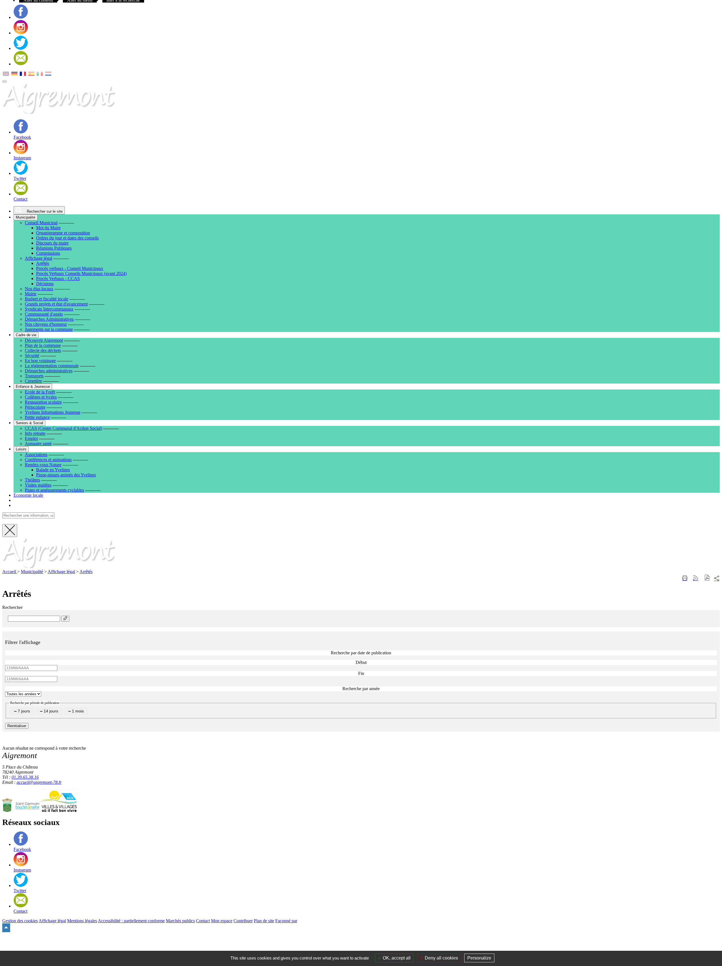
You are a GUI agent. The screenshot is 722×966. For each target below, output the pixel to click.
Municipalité (32, 571)
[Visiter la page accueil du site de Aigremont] (58, 566)
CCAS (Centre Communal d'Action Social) (63, 428)
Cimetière (33, 381)
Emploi (31, 438)
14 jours (50, 711)
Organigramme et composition (63, 232)
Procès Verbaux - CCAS (58, 278)
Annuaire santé (38, 443)
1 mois (77, 711)
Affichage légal (38, 258)
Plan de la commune (43, 345)
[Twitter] (21, 48)
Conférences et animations (48, 459)
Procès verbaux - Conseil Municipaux (69, 268)
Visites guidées (38, 485)
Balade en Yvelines (53, 469)
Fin (361, 673)
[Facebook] (21, 17)
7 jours (23, 711)
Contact (203, 920)
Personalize (479, 958)
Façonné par (286, 920)
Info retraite (35, 433)
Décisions (45, 283)
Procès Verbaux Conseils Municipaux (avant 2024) (81, 273)
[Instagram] (21, 32)
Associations (36, 454)
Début (361, 662)
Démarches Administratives (49, 319)
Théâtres (32, 480)
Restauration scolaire (43, 402)
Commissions (48, 253)
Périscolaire (35, 407)
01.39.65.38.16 (25, 777)
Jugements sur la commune (49, 329)
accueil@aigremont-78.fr (39, 782)
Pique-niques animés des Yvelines (66, 474)
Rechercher (12, 607)
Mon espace (221, 920)
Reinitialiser (16, 726)
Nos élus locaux (39, 288)
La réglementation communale (52, 365)
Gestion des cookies (20, 920)
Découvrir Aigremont (44, 340)
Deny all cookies (441, 958)
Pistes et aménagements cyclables (54, 490)
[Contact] (21, 63)
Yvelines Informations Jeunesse (52, 412)
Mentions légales (82, 920)
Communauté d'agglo (44, 314)
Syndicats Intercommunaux (49, 309)
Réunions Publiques (54, 248)
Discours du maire (52, 243)
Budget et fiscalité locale (46, 298)
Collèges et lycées (41, 397)
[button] (707, 578)
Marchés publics (180, 920)
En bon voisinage (40, 360)
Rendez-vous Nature (43, 464)
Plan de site (264, 920)
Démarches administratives (48, 370)
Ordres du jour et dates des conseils (67, 238)
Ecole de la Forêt (40, 392)
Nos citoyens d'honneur (46, 324)
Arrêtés (42, 263)
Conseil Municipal (41, 222)
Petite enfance (37, 417)
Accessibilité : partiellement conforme (131, 920)
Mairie (30, 293)
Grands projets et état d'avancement (56, 304)
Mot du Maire (48, 227)
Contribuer (243, 920)
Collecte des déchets (43, 350)
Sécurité (32, 355)
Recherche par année (361, 688)
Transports (34, 375)
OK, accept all (396, 958)
